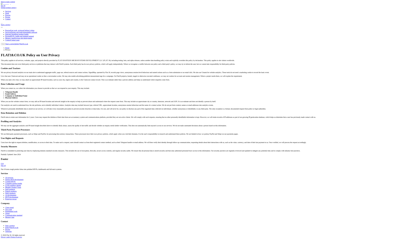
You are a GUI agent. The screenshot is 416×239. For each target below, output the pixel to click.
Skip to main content (8, 2)
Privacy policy (6, 237)
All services (9, 178)
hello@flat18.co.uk (21, 44)
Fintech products (11, 191)
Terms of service (16, 237)
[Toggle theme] (2, 23)
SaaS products (10, 189)
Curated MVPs (10, 181)
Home (7, 48)
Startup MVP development (14, 179)
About (7, 213)
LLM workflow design (13, 185)
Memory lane (9, 217)
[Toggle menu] (2, 27)
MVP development (11, 197)
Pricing (7, 229)
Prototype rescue (11, 199)
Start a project (10, 226)
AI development (10, 195)
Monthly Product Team (13, 187)
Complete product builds (13, 183)
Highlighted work (11, 211)
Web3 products (10, 193)
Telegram (8, 231)
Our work (8, 209)
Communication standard (13, 215)
